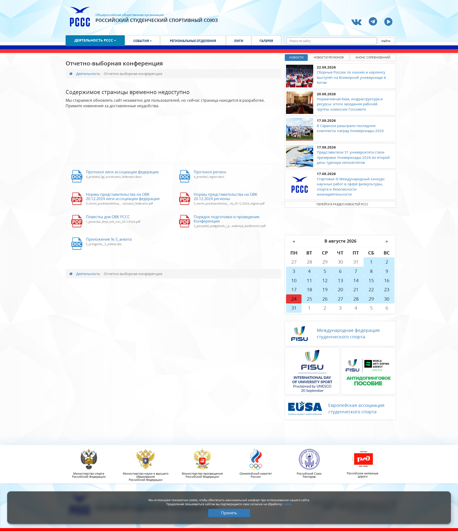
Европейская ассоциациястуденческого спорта (356, 408)
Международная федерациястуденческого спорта (348, 333)
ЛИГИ (238, 41)
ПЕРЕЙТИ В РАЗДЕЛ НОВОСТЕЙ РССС (342, 204)
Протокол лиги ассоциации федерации (122, 172)
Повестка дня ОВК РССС (108, 216)
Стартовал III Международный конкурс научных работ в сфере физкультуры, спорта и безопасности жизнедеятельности (351, 186)
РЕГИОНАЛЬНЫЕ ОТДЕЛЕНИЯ (193, 41)
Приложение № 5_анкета (109, 239)
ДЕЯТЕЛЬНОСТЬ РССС (94, 40)
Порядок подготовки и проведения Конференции (226, 219)
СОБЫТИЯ (141, 41)
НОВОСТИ (296, 57)
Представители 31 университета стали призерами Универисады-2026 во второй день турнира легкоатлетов (353, 157)
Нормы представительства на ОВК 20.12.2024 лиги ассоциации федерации (123, 196)
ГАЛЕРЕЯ (266, 41)
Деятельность (88, 73)
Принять (229, 512)
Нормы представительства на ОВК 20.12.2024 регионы (225, 196)
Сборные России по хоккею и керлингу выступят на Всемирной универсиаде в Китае (351, 77)
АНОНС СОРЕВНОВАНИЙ (372, 57)
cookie (287, 504)
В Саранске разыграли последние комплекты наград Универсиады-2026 (350, 128)
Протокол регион (210, 172)
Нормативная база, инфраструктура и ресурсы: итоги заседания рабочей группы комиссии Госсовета (350, 104)
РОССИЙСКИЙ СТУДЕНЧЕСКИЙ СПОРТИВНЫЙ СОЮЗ (156, 20)
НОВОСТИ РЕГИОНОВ (329, 57)
